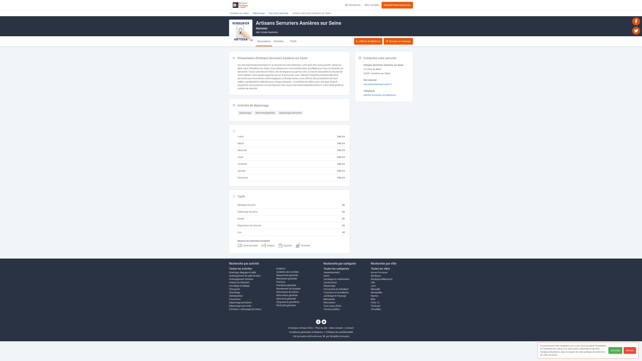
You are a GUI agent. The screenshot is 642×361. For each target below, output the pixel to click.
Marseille (375, 289)
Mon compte (372, 5)
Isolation (280, 268)
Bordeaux (376, 275)
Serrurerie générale (286, 298)
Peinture (280, 282)
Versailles (376, 309)
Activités (279, 41)
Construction (330, 282)
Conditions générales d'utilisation (306, 332)
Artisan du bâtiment (239, 282)
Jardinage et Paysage (335, 295)
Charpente (234, 289)
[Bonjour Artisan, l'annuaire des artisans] (240, 5)
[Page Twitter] (636, 30)
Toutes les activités (240, 268)
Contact (349, 328)
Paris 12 (375, 302)
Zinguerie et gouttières (287, 302)
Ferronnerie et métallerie (336, 289)
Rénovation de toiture (287, 292)
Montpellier (376, 292)
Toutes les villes (380, 268)
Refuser (630, 350)
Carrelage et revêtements (336, 279)
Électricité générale (286, 305)
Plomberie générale (286, 285)
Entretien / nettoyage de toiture (245, 309)
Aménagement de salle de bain (244, 275)
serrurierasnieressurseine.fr (377, 84)
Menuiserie (329, 299)
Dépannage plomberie (240, 302)
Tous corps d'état (332, 306)
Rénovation (329, 302)
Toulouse (375, 306)
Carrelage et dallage (239, 285)
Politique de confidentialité (339, 332)
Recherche (355, 5)
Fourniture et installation (336, 292)
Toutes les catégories (336, 268)
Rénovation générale (287, 295)
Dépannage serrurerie (240, 306)
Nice (373, 299)
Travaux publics (332, 309)
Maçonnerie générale (287, 275)
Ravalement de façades (288, 288)
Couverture (235, 299)
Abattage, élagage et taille (242, 272)
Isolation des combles (287, 272)
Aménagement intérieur (241, 279)
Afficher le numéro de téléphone (379, 95)
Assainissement (332, 272)
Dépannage (329, 285)
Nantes (374, 295)
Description (263, 41)
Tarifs (293, 41)
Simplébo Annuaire (339, 336)
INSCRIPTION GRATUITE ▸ (397, 5)
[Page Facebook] (636, 21)
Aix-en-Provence (379, 272)
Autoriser (615, 350)
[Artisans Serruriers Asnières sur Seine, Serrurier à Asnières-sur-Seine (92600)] (240, 31)
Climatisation (236, 295)
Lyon (373, 285)
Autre (326, 275)
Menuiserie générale (286, 278)
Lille (373, 282)
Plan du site (321, 328)
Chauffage (234, 292)
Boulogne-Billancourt (382, 279)
